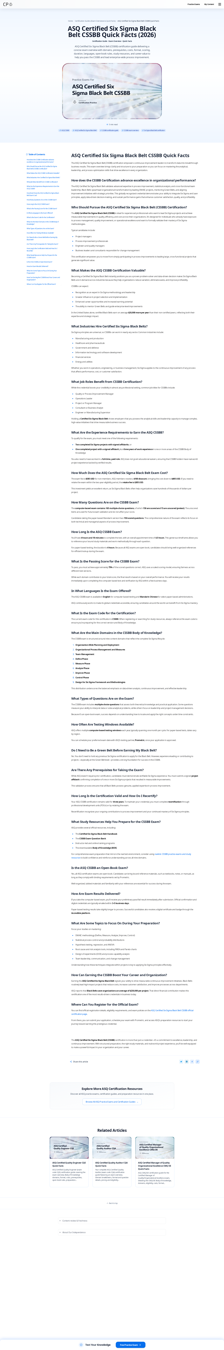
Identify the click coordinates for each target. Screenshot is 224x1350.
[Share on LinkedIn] (187, 1062)
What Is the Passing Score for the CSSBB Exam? (42, 208)
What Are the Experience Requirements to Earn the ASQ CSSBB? (43, 187)
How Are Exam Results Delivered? (37, 266)
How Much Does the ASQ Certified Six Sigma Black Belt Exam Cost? (43, 194)
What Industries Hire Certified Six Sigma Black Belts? (43, 177)
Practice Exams (194, 4)
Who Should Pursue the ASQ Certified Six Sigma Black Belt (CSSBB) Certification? (42, 167)
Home (70, 21)
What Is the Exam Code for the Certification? (41, 217)
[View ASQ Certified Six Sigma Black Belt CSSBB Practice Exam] (112, 91)
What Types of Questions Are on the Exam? (40, 228)
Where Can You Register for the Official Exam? (41, 284)
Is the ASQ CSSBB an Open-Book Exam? (39, 262)
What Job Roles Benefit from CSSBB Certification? (42, 182)
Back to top (113, 1203)
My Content (209, 4)
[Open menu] (220, 4)
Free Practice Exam (129, 1345)
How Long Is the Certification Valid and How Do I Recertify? (42, 249)
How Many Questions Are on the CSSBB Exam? (42, 200)
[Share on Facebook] (192, 1062)
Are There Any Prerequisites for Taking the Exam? (42, 244)
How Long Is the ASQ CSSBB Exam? (38, 204)
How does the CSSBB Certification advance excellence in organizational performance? (40, 161)
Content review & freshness (74, 1220)
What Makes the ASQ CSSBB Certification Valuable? (43, 173)
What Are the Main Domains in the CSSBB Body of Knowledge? (43, 223)
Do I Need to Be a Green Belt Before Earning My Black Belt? (42, 238)
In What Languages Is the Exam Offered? (40, 213)
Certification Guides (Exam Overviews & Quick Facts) (95, 21)
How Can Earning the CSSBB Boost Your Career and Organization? (43, 278)
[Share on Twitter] (181, 1062)
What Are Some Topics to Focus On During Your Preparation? (42, 272)
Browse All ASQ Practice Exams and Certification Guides (112, 1101)
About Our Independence (73, 1232)
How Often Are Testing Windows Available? (40, 233)
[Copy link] (197, 1062)
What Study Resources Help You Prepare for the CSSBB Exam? (42, 256)
